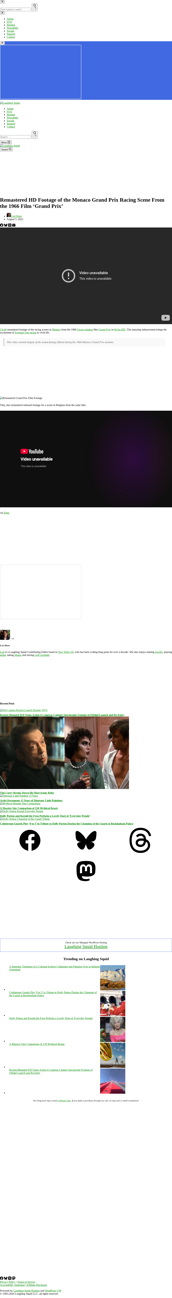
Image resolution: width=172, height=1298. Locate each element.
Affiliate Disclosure (36, 1285)
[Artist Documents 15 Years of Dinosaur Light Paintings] (19, 795)
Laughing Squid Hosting (86, 946)
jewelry (159, 652)
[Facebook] (2, 225)
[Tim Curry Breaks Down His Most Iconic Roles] (64, 788)
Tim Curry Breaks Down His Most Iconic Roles (27, 792)
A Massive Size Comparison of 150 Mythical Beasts (29, 808)
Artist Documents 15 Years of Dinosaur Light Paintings (31, 800)
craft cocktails (42, 655)
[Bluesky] (6, 225)
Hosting (11, 114)
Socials (10, 120)
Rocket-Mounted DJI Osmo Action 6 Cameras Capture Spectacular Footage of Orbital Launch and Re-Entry (62, 715)
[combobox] (15, 137)
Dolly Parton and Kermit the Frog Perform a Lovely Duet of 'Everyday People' (51, 1018)
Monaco (56, 329)
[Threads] (10, 225)
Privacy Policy (7, 1282)
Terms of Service (26, 1282)
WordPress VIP (53, 1290)
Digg (6, 512)
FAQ (9, 111)
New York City (66, 652)
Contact (11, 126)
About (10, 108)
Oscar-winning (85, 329)
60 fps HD (119, 329)
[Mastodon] (86, 882)
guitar (3, 655)
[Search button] (35, 135)
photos (18, 655)
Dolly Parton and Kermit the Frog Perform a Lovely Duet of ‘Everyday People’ (45, 816)
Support (11, 123)
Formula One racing (25, 332)
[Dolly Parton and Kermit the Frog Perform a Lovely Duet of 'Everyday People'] (112, 1041)
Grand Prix (104, 329)
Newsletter (12, 117)
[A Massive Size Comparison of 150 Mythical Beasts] (20, 803)
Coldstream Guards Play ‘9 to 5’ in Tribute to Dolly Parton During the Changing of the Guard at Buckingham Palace (66, 823)
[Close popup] (2, 43)
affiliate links (65, 1100)
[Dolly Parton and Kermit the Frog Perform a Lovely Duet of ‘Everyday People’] (21, 811)
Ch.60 (3, 329)
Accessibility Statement (12, 1285)
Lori (2, 652)
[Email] (13, 225)
